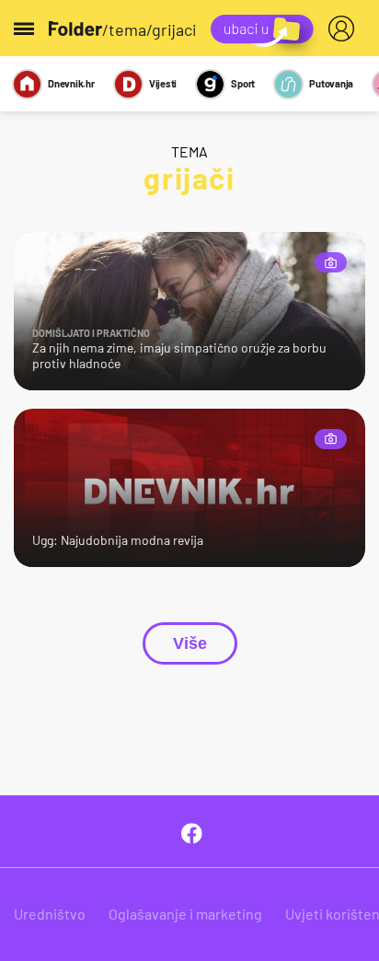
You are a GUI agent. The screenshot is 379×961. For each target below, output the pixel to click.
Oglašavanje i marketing (185, 913)
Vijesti (163, 83)
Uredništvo (50, 913)
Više (190, 643)
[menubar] (345, 28)
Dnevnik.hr (71, 83)
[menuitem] (345, 28)
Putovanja (331, 83)
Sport (243, 83)
